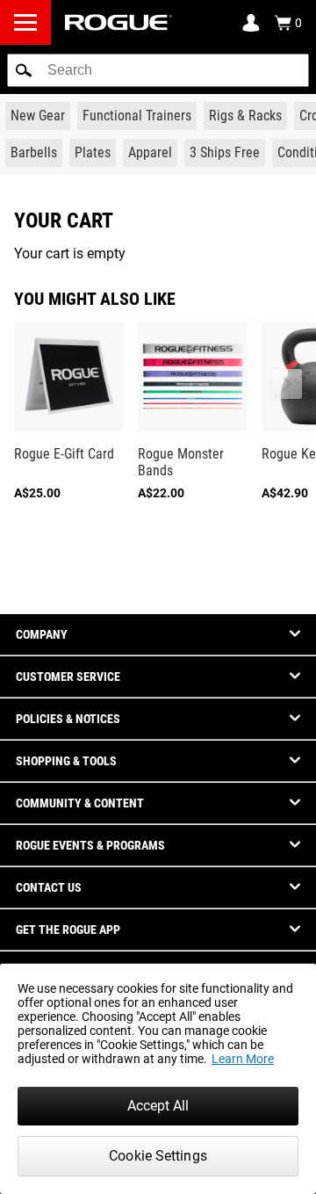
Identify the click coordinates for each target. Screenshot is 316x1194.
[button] (23, 70)
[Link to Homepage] (118, 22)
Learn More (243, 1059)
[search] (158, 70)
